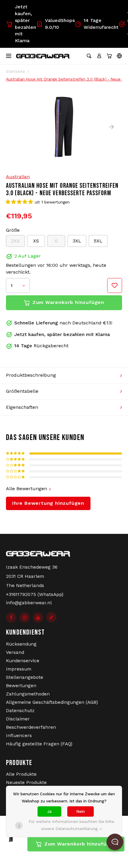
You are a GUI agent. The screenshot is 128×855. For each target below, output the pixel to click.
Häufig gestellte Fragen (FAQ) (39, 744)
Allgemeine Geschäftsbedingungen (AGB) (52, 702)
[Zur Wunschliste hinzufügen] (114, 285)
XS (36, 241)
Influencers (19, 735)
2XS (15, 241)
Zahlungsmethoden (28, 694)
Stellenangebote (24, 677)
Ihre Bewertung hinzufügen (48, 503)
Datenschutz (20, 710)
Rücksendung (21, 644)
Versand (15, 652)
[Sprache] (119, 56)
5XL (98, 241)
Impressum (18, 669)
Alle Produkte (21, 774)
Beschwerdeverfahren (31, 727)
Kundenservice (22, 660)
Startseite (15, 71)
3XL (77, 241)
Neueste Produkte (26, 782)
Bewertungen (21, 685)
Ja (49, 811)
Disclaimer (18, 719)
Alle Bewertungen (26, 488)
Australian (18, 176)
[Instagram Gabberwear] (24, 617)
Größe (13, 230)
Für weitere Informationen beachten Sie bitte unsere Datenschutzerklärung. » (71, 825)
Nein (80, 811)
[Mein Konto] (99, 56)
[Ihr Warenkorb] (109, 56)
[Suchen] (89, 56)
